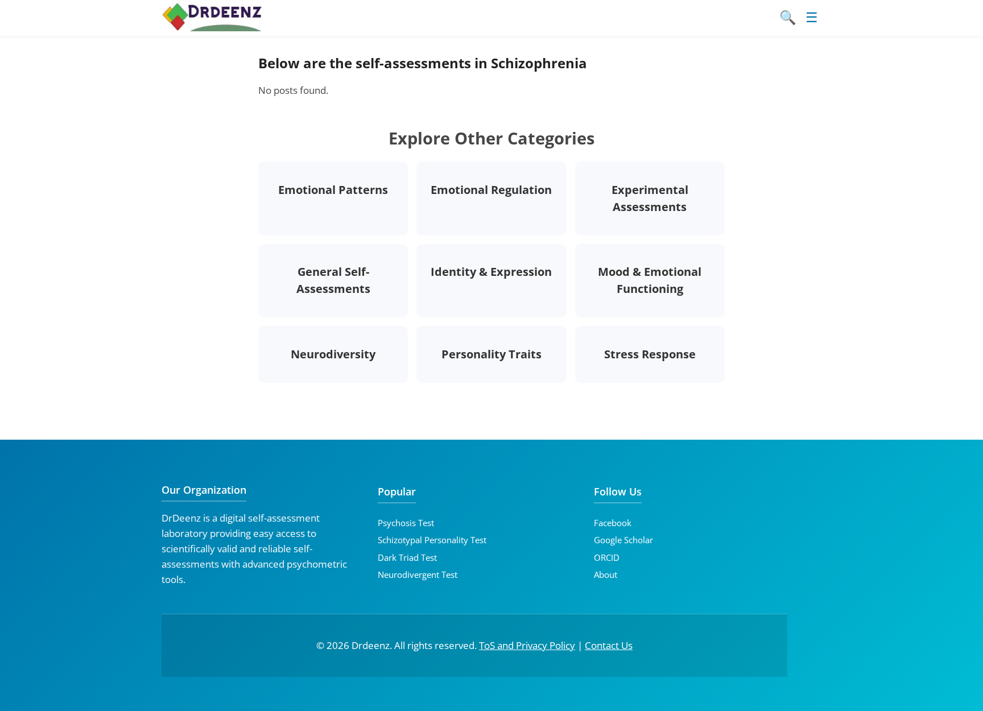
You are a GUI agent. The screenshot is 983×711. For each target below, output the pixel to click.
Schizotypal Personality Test (432, 539)
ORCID (606, 557)
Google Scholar (623, 539)
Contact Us (609, 645)
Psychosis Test (406, 522)
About (605, 574)
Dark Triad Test (407, 557)
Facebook (612, 522)
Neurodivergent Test (417, 574)
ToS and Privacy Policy (527, 645)
